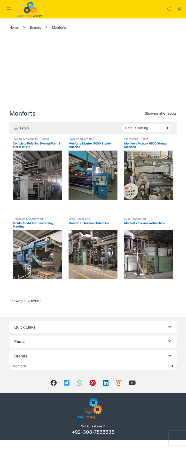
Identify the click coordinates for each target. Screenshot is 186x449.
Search (169, 9)
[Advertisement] (93, 72)
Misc (71, 218)
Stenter (88, 139)
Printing (45, 139)
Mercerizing (30, 139)
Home (13, 27)
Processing (76, 139)
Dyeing (17, 139)
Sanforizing (35, 218)
